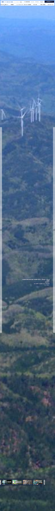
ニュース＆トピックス (19, 4)
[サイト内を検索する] (21, 2)
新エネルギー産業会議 (27, 4)
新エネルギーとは (50, 4)
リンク (33, 1)
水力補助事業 (27, 1)
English (42, 1)
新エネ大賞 (35, 4)
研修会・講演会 (42, 4)
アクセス (37, 1)
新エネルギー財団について (4, 5)
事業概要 (12, 4)
